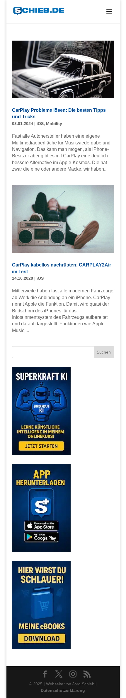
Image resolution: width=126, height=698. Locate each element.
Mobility (54, 123)
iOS (40, 123)
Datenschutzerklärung (63, 690)
